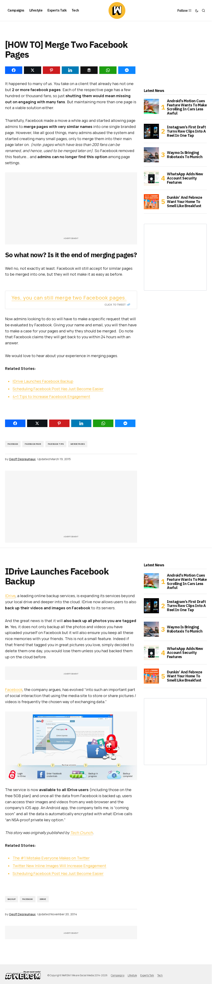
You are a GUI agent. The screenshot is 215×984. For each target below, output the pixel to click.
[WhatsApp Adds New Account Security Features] (151, 178)
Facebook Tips (56, 444)
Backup (12, 899)
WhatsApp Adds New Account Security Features (185, 178)
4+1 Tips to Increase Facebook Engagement (51, 396)
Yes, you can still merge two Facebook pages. (69, 297)
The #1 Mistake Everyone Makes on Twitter (51, 857)
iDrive (43, 899)
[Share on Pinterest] (59, 423)
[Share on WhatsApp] (103, 423)
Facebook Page (33, 444)
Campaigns (117, 975)
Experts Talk (147, 975)
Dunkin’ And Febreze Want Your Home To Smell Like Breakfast (184, 201)
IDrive (10, 595)
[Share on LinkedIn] (81, 423)
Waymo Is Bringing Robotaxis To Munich (184, 154)
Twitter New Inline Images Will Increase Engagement (59, 865)
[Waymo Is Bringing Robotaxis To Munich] (151, 154)
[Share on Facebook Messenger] (125, 423)
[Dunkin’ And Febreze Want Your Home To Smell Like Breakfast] (151, 201)
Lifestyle (132, 975)
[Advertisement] (72, 206)
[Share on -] (13, 70)
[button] (196, 10)
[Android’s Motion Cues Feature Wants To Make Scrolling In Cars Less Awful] (151, 106)
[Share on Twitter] (37, 423)
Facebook (13, 444)
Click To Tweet (115, 304)
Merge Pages (78, 444)
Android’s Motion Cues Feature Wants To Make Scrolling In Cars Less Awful (187, 107)
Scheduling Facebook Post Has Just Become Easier (58, 388)
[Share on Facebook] (15, 423)
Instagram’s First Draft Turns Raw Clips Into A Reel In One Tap (186, 131)
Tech (160, 975)
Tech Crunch (81, 832)
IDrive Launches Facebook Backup (43, 381)
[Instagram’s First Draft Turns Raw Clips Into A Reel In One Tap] (151, 131)
